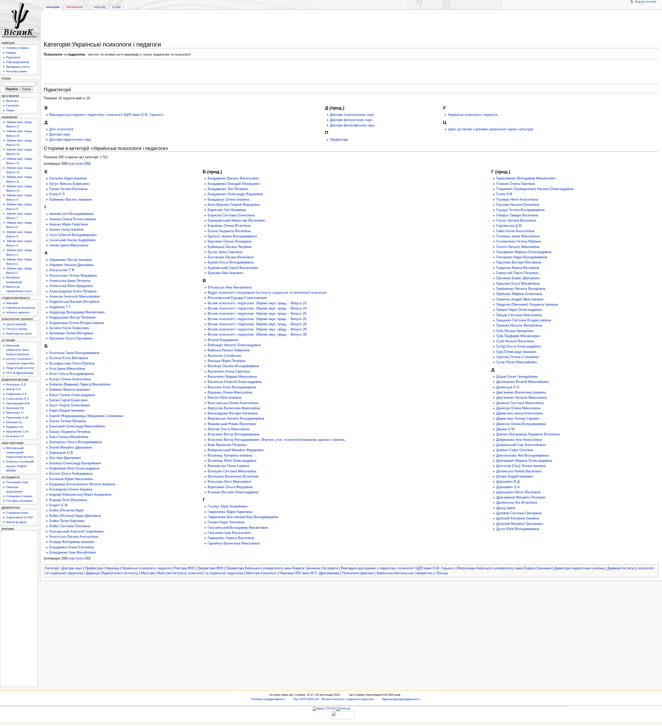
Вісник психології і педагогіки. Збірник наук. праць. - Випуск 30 (257, 334)
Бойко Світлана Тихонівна (69, 526)
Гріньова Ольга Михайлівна (517, 283)
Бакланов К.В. (15, 408)
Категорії (52, 568)
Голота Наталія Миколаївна (517, 247)
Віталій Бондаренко (223, 340)
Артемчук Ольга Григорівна (70, 338)
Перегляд (100, 7)
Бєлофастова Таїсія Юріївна (71, 363)
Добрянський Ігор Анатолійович (521, 445)
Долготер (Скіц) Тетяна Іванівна (521, 466)
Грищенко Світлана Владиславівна (523, 320)
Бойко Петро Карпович (67, 521)
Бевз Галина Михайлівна (68, 437)
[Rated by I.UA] (343, 714)
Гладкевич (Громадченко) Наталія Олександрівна (535, 189)
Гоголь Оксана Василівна (516, 220)
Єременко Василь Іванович (70, 199)
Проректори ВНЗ (210, 568)
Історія (116, 7)
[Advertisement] (351, 26)
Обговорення (74, 7)
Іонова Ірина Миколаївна (68, 245)
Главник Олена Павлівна (515, 184)
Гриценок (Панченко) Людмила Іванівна (527, 304)
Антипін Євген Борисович (69, 328)
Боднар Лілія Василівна (68, 500)
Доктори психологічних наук (352, 115)
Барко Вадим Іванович (67, 410)
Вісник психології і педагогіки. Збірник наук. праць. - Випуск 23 (257, 303)
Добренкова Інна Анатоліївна (519, 440)
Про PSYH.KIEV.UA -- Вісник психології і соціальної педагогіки (334, 699)
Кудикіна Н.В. (15, 426)
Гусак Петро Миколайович (516, 362)
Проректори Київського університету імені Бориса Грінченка (273, 568)
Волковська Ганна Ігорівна (228, 466)
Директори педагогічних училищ (579, 568)
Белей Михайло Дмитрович (70, 447)
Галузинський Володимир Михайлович (238, 528)
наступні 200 (79, 163)
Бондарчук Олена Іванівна (228, 199)
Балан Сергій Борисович (68, 400)
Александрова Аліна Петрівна (72, 291)
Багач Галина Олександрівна (72, 395)
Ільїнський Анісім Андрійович (72, 240)
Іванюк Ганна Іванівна (66, 229)
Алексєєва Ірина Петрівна (69, 281)
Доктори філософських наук (352, 125)
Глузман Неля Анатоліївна (517, 199)
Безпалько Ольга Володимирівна (75, 442)
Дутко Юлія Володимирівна (517, 529)
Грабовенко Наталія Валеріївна (520, 289)
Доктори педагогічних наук (70, 139)
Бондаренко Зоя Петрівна (228, 189)
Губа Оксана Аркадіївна (514, 331)
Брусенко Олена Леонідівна (229, 241)
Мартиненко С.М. (17, 431)
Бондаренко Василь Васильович (233, 178)
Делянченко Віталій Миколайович (522, 382)
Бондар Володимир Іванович (72, 542)
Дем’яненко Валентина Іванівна (521, 392)
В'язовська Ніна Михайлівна (230, 287)
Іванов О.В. (13, 389)
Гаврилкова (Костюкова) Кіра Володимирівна (243, 517)
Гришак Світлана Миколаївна (519, 315)
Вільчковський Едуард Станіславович (237, 298)
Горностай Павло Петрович (517, 273)
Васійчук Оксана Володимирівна (233, 366)
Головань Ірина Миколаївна (517, 236)
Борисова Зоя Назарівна (227, 210)
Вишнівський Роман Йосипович (232, 424)
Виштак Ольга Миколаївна (228, 429)
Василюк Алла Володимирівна (232, 387)
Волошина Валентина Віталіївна (233, 476)
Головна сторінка (17, 47)
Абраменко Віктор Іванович (70, 260)
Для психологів (61, 129)
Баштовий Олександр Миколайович (77, 426)
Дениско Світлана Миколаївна (520, 403)
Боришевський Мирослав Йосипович (236, 220)
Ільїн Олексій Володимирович (73, 235)
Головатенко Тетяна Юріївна (518, 241)
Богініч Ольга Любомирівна (70, 473)
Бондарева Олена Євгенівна (71, 547)
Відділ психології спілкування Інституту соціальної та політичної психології (267, 292)
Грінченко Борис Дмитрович (518, 278)
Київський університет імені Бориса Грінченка (17, 350)
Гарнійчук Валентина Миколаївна (234, 543)
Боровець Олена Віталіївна (229, 226)
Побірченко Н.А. (16, 394)
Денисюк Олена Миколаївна (518, 408)
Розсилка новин (16, 71)
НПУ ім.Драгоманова (20, 372)
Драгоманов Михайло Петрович (521, 497)
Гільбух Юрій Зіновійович (227, 506)
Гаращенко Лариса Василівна (231, 538)
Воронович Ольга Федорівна (230, 487)
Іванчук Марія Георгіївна (68, 224)
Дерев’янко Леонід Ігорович (517, 418)
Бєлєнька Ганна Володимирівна (74, 353)
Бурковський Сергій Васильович (233, 268)
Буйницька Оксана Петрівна (229, 247)
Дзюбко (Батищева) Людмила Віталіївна (528, 434)
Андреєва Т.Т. (60, 307)
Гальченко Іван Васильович (229, 533)
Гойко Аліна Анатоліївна (515, 231)
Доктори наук (59, 134)
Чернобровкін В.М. (18, 403)
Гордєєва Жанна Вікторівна (517, 268)
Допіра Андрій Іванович (514, 476)
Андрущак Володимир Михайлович (77, 312)
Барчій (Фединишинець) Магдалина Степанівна (86, 416)
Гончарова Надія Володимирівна (521, 257)
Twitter (10, 110)
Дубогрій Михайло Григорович (519, 524)
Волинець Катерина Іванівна (230, 455)
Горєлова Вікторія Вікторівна (518, 262)
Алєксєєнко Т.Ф (61, 270)
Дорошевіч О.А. (508, 487)
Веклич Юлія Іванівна (225, 397)
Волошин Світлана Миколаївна (232, 471)
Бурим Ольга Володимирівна (230, 262)
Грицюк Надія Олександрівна (519, 310)
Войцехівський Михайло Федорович (236, 450)
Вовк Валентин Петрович (227, 445)
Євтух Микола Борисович (69, 184)
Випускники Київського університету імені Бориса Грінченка (504, 568)
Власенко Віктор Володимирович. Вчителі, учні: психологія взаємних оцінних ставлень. (277, 440)
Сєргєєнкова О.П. (18, 398)
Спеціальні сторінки (19, 496)
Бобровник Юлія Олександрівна (74, 468)
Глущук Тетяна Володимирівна (520, 210)
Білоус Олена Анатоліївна (70, 379)
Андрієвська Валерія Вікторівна (74, 302)
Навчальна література (20, 307)
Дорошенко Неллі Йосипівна (518, 492)
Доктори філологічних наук (351, 120)
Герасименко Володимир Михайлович (525, 178)
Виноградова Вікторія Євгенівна (233, 413)
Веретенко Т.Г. (15, 412)
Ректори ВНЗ (184, 568)
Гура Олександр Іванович (516, 352)
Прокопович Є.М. (17, 417)
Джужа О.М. (505, 429)
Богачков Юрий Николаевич (71, 479)
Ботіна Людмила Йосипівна (229, 231)
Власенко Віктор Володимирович (234, 434)
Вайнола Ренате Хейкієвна (229, 350)
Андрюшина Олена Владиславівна (76, 323)
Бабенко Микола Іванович (69, 389)
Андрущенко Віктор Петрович (72, 317)
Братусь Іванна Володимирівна (232, 236)
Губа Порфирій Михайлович (518, 336)
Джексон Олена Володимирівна (521, 424)
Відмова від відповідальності (400, 699)
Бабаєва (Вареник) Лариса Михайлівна (79, 384)
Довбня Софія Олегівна (514, 450)
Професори (339, 139)
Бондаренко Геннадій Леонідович (234, 184)
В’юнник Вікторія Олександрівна (233, 492)
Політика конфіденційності (268, 699)
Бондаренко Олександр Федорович (235, 194)
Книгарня (12, 303)
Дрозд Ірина (505, 508)
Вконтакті (12, 100)
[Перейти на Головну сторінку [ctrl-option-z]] (20, 20)
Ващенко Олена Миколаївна (230, 392)
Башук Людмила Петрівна (69, 432)
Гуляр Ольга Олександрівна (518, 346)
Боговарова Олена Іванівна (70, 489)
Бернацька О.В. (61, 453)
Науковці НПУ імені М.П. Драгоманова (309, 573)
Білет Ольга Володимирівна (71, 374)
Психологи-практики (357, 573)
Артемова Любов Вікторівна (71, 333)
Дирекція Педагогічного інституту (112, 573)
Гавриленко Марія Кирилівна (230, 512)
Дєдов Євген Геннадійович (517, 377)
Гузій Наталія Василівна (515, 341)
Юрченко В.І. (14, 422)
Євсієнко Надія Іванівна (68, 178)
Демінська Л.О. (508, 387)
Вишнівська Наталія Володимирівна (236, 418)
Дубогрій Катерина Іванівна (517, 518)
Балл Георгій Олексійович (69, 405)
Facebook (12, 105)
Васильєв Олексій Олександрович (235, 382)
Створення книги (17, 512)
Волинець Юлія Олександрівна (232, 461)
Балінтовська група (19, 333)
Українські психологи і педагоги (472, 115)
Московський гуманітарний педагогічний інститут (20, 452)
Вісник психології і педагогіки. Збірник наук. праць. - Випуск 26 (257, 319)
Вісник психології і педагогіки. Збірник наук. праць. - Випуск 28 (257, 324)
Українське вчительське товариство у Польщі (412, 573)
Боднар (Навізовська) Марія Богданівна (80, 494)
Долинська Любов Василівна (518, 471)
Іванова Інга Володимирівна (71, 214)
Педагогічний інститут (20, 367)
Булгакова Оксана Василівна (230, 257)
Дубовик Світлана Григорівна (518, 513)
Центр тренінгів (16, 324)
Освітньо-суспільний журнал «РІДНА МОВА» (20, 466)
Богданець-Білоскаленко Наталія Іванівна (82, 484)
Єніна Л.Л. (57, 194)
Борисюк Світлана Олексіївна (231, 215)
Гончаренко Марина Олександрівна (523, 252)
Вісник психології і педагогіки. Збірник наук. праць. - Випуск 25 (257, 313)
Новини (11, 52)
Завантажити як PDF (19, 517)
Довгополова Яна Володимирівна (522, 455)
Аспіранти (330, 568)
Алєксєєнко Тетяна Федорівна (73, 275)
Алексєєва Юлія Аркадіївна (71, 286)
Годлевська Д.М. (509, 226)
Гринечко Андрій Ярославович (520, 299)
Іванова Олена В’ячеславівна (72, 219)
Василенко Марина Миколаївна (232, 377)
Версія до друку (16, 522)
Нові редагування (17, 62)
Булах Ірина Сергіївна (225, 252)
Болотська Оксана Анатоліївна (73, 537)
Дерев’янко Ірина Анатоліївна (519, 413)
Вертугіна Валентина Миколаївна (234, 408)
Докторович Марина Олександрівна (524, 461)
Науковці (112, 568)
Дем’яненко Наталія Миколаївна (521, 397)
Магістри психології (261, 573)
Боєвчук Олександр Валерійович (75, 463)
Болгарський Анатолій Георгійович (76, 531)
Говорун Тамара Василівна (517, 215)
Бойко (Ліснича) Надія (66, 510)
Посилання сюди (17, 482)
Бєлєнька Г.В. (15, 436)
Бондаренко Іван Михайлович (72, 552)
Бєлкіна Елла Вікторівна (68, 358)
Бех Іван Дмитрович (65, 458)
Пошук (6, 78)
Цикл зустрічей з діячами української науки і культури (490, 129)
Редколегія (13, 57)
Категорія (52, 7)
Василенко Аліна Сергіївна (229, 371)
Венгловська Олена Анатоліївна (233, 403)
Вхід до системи (645, 1)
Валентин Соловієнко (224, 356)
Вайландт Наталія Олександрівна (234, 345)
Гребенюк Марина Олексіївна (519, 294)
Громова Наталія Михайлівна (519, 325)
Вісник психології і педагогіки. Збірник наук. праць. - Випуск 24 (257, 308)
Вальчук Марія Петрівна (226, 361)
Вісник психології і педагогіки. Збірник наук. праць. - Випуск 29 (257, 329)
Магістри (148, 573)
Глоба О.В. (504, 194)
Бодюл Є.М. (59, 505)
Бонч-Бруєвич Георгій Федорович (234, 205)
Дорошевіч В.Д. (508, 481)
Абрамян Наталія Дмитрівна (71, 265)
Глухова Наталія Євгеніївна (517, 205)
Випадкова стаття (17, 66)
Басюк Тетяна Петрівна (67, 421)
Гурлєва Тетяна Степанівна (517, 357)
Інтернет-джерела (17, 312)
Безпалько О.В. (16, 384)
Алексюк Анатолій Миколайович (74, 296)
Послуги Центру (16, 328)
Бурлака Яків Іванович (225, 273)
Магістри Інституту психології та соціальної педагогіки (200, 573)
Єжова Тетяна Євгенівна (68, 189)
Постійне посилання (19, 500)
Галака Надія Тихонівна (226, 522)
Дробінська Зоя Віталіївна (516, 502)
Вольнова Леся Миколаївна (229, 481)
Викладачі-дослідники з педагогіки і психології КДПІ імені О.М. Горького (106, 115)
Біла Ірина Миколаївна (67, 368)
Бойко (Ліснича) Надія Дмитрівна (75, 516)
